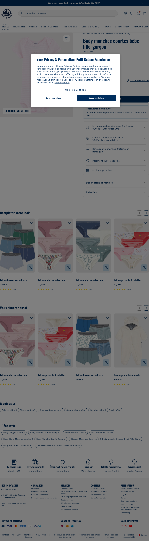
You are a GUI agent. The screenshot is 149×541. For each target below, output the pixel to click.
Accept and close (96, 97)
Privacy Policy (62, 82)
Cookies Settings (75, 89)
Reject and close (53, 97)
